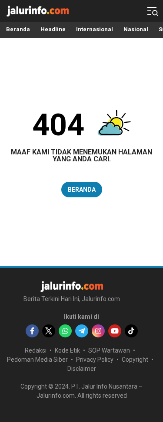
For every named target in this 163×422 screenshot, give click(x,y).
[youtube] (114, 330)
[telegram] (81, 330)
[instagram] (98, 330)
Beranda (82, 189)
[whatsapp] (65, 330)
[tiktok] (131, 330)
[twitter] (48, 330)
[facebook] (32, 330)
